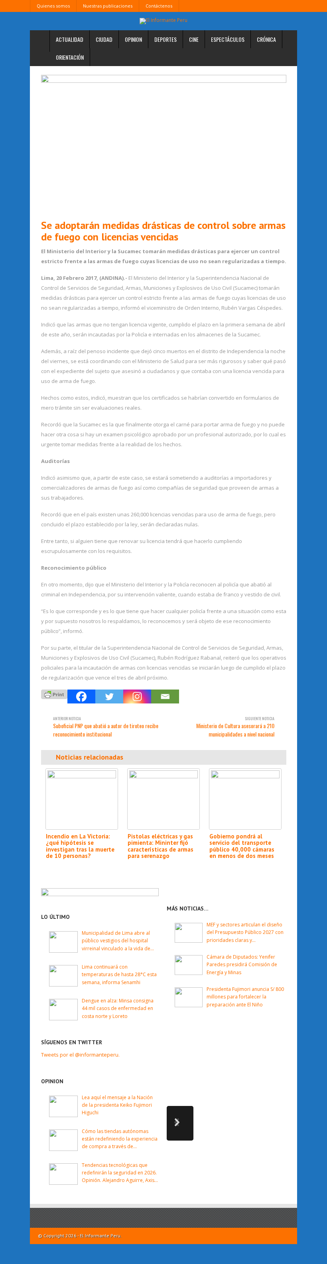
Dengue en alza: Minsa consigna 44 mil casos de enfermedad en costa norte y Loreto (118, 1008)
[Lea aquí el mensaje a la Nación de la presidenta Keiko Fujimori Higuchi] (63, 1106)
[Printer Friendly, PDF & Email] (54, 693)
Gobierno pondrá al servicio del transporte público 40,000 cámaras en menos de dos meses (241, 846)
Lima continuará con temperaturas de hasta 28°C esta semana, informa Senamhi (119, 974)
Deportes (165, 39)
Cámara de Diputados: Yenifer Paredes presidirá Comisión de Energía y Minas (242, 964)
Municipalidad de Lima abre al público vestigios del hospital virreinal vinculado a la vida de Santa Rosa (116, 941)
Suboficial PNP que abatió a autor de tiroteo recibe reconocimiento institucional (105, 726)
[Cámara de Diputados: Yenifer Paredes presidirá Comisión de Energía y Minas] (189, 965)
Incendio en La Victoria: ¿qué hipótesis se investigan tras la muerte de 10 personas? (80, 846)
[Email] (165, 696)
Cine (194, 39)
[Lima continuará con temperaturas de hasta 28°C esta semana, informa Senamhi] (63, 976)
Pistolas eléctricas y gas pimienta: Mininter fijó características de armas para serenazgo (160, 846)
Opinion (133, 39)
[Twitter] (109, 696)
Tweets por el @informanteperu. (80, 1054)
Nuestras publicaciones (107, 6)
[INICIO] (40, 41)
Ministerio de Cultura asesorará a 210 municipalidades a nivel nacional (235, 726)
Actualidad (69, 39)
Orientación (70, 57)
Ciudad (104, 39)
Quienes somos (53, 6)
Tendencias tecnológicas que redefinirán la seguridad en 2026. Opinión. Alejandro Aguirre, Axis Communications (119, 1173)
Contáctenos (159, 6)
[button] (180, 1123)
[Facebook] (81, 696)
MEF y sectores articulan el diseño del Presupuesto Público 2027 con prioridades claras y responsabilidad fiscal (245, 932)
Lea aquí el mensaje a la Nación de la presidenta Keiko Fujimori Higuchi (117, 1105)
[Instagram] (137, 696)
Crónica (266, 39)
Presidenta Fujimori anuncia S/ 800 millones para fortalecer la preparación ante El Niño (245, 997)
